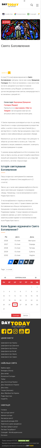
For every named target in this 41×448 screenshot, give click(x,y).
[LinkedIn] (21, 262)
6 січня (9, 269)
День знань (4, 387)
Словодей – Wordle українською (11, 432)
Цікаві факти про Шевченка (10, 345)
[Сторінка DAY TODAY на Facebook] (4, 331)
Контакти (4, 435)
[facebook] (18, 1)
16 (37, 296)
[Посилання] (31, 262)
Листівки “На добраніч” (8, 429)
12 (15, 296)
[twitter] (16, 1)
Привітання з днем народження (11, 424)
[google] (19, 1)
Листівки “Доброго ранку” (9, 427)
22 (31, 300)
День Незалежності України (10, 385)
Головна (4, 410)
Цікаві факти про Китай (8, 351)
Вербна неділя (5, 368)
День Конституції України (9, 382)
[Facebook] (11, 262)
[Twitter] (16, 262)
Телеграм (8, 60)
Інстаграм (22, 60)
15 (31, 296)
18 (9, 300)
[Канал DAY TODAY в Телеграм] (27, 331)
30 (37, 304)
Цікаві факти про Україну (9, 343)
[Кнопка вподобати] (9, 72)
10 (4, 296)
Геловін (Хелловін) (7, 390)
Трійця (3, 379)
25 (9, 304)
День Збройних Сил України (10, 393)
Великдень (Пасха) (7, 370)
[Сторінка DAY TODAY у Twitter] (10, 331)
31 (4, 309)
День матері (5, 373)
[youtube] (23, 1)
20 (20, 300)
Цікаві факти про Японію (9, 348)
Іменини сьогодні (6, 415)
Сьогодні (16, 315)
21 (26, 300)
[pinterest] (21, 1)
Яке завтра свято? (7, 418)
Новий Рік (4, 399)
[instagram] (24, 1)
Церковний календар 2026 (9, 421)
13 (20, 296)
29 (31, 304)
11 (9, 296)
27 (20, 304)
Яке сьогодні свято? (7, 412)
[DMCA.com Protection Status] (24, 440)
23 (37, 300)
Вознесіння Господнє (8, 376)
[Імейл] (26, 262)
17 (4, 300)
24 (4, 304)
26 (15, 304)
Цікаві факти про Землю (9, 354)
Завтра (25, 315)
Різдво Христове (6, 396)
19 (15, 300)
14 (26, 296)
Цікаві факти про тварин (9, 357)
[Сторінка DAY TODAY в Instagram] (15, 331)
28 (26, 304)
